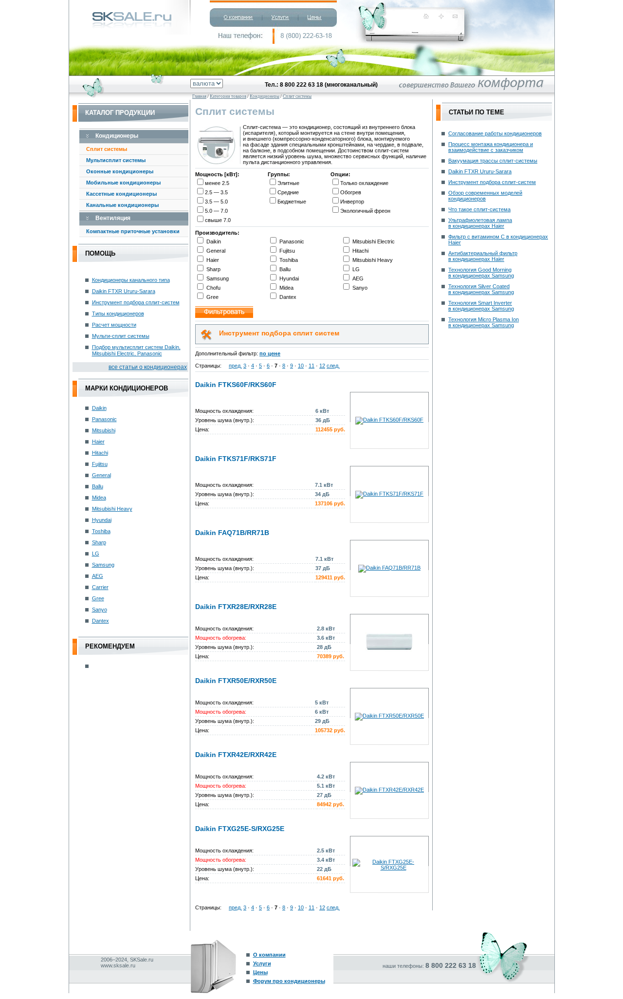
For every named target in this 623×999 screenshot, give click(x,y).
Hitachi (100, 453)
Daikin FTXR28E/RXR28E (235, 606)
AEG (97, 576)
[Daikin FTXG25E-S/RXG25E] (389, 867)
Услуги (262, 963)
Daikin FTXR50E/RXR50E (235, 680)
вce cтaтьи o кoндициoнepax (148, 367)
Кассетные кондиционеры (121, 194)
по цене (269, 353)
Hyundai (101, 520)
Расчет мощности (114, 325)
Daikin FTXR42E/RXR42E (235, 754)
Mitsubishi (103, 430)
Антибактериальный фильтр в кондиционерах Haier (482, 256)
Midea (99, 497)
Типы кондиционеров (118, 313)
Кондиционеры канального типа (131, 280)
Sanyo (99, 609)
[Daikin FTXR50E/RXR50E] (389, 716)
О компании (269, 955)
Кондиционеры (264, 96)
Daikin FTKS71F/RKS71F (235, 458)
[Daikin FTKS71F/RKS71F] (389, 494)
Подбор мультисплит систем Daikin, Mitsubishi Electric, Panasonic (136, 350)
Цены (260, 972)
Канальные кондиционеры (122, 205)
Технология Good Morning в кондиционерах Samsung (481, 272)
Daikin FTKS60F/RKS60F (235, 384)
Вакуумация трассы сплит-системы (492, 161)
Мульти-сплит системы (120, 336)
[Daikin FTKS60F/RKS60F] (389, 420)
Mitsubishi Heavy (112, 509)
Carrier (100, 587)
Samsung (103, 565)
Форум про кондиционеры (289, 981)
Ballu (97, 486)
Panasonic (104, 419)
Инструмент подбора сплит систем (279, 333)
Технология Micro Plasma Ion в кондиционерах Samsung (483, 322)
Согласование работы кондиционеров (495, 133)
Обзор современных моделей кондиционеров (485, 196)
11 (311, 366)
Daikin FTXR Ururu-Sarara (123, 291)
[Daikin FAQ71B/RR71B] (389, 568)
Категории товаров (228, 96)
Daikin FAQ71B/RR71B (232, 532)
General (101, 475)
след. (333, 366)
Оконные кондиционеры (119, 171)
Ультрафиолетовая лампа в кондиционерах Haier (480, 223)
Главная (199, 96)
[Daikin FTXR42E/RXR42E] (389, 790)
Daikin (99, 408)
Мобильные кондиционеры (123, 182)
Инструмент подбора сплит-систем (136, 302)
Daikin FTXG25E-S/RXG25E (239, 828)
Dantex (100, 621)
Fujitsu (100, 464)
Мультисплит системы (116, 160)
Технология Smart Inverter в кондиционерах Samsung (481, 306)
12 (322, 366)
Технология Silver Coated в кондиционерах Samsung (481, 289)
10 (301, 366)
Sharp (99, 542)
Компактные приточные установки (133, 231)
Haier (98, 441)
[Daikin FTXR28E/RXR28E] (389, 653)
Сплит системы (106, 149)
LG (95, 553)
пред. (235, 366)
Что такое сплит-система (479, 209)
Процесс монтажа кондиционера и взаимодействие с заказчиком (490, 147)
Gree (98, 598)
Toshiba (101, 531)
